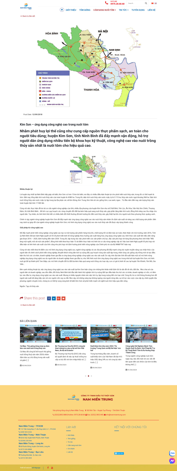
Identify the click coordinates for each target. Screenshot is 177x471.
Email (63, 298)
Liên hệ (151, 10)
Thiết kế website (26, 468)
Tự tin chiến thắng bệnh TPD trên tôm (140, 346)
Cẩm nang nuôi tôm (103, 10)
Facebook (49, 298)
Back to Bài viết (28, 16)
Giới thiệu (71, 10)
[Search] (146, 3)
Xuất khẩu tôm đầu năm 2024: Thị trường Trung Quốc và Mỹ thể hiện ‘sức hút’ (70, 348)
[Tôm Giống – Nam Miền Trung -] (26, 6)
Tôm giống (84, 10)
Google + (59, 298)
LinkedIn (54, 298)
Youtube (52, 468)
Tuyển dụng (138, 10)
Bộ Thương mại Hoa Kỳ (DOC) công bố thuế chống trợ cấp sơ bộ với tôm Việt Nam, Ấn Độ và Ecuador (35, 348)
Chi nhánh (71, 449)
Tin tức (123, 10)
